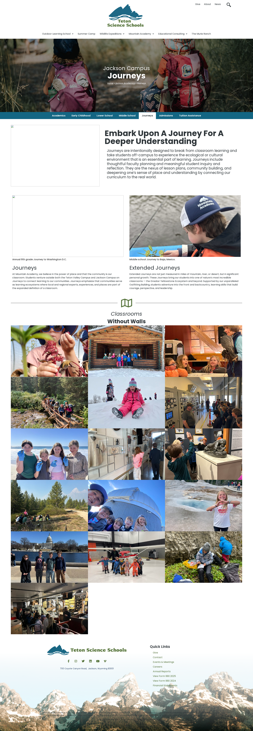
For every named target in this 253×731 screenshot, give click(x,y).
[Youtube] (97, 661)
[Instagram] (75, 661)
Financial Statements (165, 685)
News (218, 4)
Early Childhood (81, 115)
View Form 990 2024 (164, 680)
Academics (58, 115)
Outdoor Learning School (56, 33)
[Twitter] (83, 661)
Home (110, 83)
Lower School (105, 115)
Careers (157, 666)
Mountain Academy (140, 33)
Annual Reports (162, 671)
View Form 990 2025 (164, 676)
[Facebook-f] (68, 661)
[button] (229, 5)
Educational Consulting (171, 33)
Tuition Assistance (190, 115)
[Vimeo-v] (105, 661)
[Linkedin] (90, 661)
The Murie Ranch (201, 33)
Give (197, 4)
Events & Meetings (163, 662)
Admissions (166, 115)
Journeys (147, 115)
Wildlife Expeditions (111, 33)
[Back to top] (126, 726)
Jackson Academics (125, 83)
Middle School (127, 115)
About (207, 4)
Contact (158, 657)
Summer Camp (86, 33)
